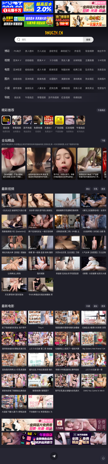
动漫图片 (53, 78)
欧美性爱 (53, 69)
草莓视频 (41, 97)
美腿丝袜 (65, 78)
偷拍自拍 (29, 69)
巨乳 (95, 189)
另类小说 (77, 88)
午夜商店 (29, 97)
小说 (7, 88)
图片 (7, 79)
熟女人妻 (65, 60)
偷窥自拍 (17, 78)
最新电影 (8, 306)
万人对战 (41, 51)
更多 (103, 189)
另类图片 (101, 78)
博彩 (7, 51)
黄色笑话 (89, 88)
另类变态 (101, 69)
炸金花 (77, 51)
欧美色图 (41, 78)
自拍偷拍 (29, 60)
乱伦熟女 (89, 69)
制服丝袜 (65, 69)
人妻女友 (41, 88)
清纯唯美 (77, 78)
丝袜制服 (77, 60)
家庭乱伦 (29, 88)
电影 (7, 69)
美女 (88, 189)
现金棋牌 (89, 51)
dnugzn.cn (54, 33)
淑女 (95, 306)
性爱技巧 (101, 88)
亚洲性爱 (17, 69)
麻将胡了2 (65, 51)
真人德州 (29, 51)
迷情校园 (65, 88)
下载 (103, 140)
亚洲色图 (29, 78)
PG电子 (17, 51)
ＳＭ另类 (101, 60)
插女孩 (17, 97)
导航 (7, 97)
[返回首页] (103, 458)
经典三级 (77, 69)
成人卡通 (41, 69)
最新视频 (8, 189)
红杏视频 (65, 97)
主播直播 (89, 60)
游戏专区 (53, 51)
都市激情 (17, 88)
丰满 (88, 306)
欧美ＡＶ (41, 60)
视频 (7, 60)
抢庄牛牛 (101, 51)
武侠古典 (53, 88)
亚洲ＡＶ (17, 60)
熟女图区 (89, 78)
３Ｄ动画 (53, 60)
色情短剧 (77, 97)
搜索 (88, 39)
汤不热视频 (53, 97)
